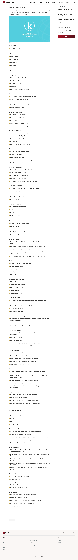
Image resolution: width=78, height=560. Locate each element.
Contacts (59, 542)
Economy (54, 2)
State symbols (33, 542)
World (4, 549)
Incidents (5, 552)
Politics (4, 542)
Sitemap (59, 540)
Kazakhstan (5, 540)
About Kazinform (33, 540)
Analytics (61, 2)
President (41, 2)
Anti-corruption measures (35, 545)
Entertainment (12, 520)
